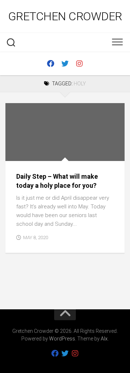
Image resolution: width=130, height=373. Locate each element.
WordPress (62, 339)
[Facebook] (50, 64)
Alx (104, 339)
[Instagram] (79, 64)
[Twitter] (65, 64)
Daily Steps (25, 153)
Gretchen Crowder (65, 16)
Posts (50, 153)
